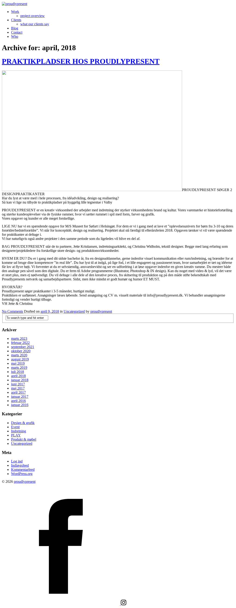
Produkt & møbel (23, 439)
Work (15, 12)
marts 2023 (19, 338)
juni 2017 (18, 384)
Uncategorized (74, 311)
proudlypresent (101, 311)
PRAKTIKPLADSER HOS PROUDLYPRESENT (80, 61)
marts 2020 (19, 355)
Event (15, 427)
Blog (14, 28)
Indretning (18, 431)
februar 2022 (20, 343)
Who (14, 36)
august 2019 (20, 359)
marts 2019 (19, 367)
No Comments (12, 311)
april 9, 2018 (50, 311)
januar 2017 (19, 397)
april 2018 (18, 376)
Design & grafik (23, 423)
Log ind (17, 461)
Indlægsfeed (20, 465)
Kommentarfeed (23, 469)
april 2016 (18, 401)
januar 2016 (19, 405)
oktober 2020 (20, 351)
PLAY (16, 435)
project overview (32, 16)
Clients (16, 20)
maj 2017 (18, 388)
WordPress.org (21, 474)
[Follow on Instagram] (123, 604)
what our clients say (34, 24)
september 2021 (22, 347)
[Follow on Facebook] (61, 604)
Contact (16, 32)
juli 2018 (17, 372)
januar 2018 (19, 380)
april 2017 (18, 392)
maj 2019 (18, 363)
